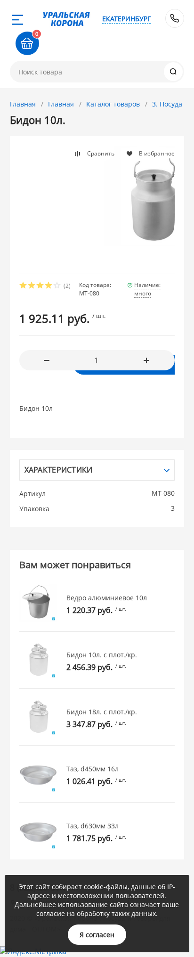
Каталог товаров (113, 103)
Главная (23, 103)
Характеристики (58, 470)
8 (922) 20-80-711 (174, 18)
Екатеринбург (126, 18)
